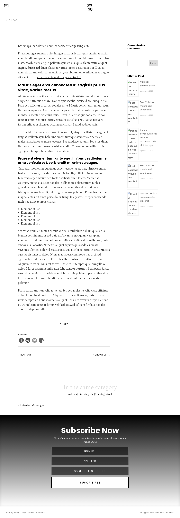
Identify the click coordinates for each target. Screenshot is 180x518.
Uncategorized (103, 394)
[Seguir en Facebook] (84, 512)
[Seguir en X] (90, 512)
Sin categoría (86, 394)
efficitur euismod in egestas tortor (59, 77)
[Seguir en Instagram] (95, 512)
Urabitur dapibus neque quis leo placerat (148, 197)
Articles (72, 394)
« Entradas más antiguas (31, 405)
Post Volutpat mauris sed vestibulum (147, 106)
